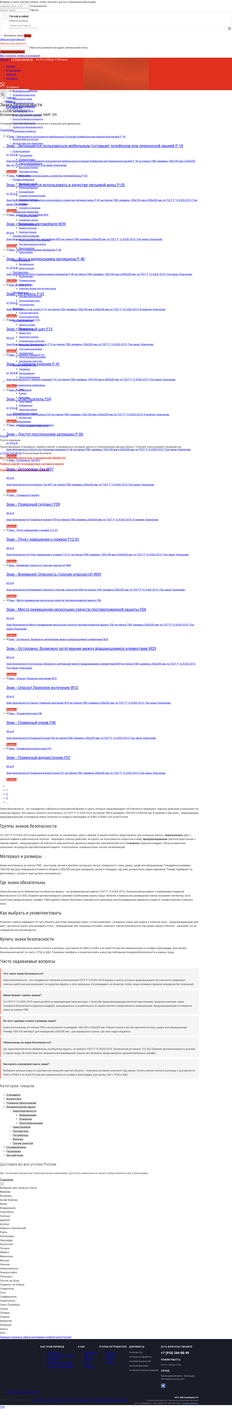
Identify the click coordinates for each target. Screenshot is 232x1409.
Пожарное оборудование (21, 1102)
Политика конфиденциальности (23, 1392)
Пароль (34, 10)
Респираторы (21, 1135)
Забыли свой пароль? (13, 39)
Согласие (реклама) (138, 1366)
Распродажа (13, 1151)
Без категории (14, 1155)
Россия (4, 59)
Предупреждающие (31, 1123)
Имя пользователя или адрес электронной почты (59, 47)
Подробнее (6, 130)
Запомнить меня (13, 35)
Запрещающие (27, 1115)
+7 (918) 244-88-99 (22, 59)
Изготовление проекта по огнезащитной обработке (32, 457)
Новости (88, 1359)
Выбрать (11, 171)
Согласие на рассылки (140, 1361)
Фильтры (18, 1139)
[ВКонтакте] (163, 1385)
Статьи (88, 1363)
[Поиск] (2, 95)
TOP (2, 1407)
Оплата (109, 1359)
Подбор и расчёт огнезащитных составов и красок (32, 463)
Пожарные (25, 1118)
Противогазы (21, 1131)
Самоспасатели (21, 1126)
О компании (90, 1352)
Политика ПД (135, 1352)
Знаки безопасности (24, 1110)
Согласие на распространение (143, 1370)
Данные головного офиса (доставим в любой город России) (35, 1337)
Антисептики (13, 1098)
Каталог (88, 1355)
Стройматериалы (16, 1147)
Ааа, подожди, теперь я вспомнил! (20, 55)
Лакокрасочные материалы (61, 1355)
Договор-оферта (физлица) (46, 1400)
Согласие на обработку (140, 1357)
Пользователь (38, 6)
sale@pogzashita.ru (190, 1403)
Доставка (110, 1355)
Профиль (110, 1352)
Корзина (109, 1363)
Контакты (89, 1366)
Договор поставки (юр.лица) (77, 1400)
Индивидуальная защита (21, 1106)
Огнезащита (13, 1094)
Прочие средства (23, 1143)
